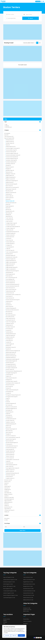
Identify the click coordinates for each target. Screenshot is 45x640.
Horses (6, 491)
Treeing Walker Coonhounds (12, 459)
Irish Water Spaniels (10, 315)
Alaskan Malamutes (10, 146)
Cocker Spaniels (10, 247)
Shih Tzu (8, 427)
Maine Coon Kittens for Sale (29, 579)
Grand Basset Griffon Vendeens (13, 294)
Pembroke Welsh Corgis (11, 381)
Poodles (8, 393)
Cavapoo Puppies (10, 228)
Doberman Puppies (10, 258)
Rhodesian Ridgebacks (11, 408)
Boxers (8, 204)
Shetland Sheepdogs (11, 423)
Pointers (8, 388)
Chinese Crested (10, 235)
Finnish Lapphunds (10, 274)
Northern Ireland (6, 619)
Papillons (8, 376)
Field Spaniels (9, 272)
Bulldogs (8, 214)
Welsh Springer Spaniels (11, 464)
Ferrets (6, 483)
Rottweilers (9, 410)
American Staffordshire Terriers (13, 155)
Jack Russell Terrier (10, 320)
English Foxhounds (10, 264)
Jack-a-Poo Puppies (11, 321)
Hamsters (7, 488)
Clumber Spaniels (10, 243)
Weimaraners (9, 463)
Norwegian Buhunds (11, 364)
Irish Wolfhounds (10, 316)
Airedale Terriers (10, 143)
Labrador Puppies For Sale (8, 593)
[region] (14, 631)
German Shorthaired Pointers (12, 284)
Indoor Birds (7, 492)
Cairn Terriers (9, 218)
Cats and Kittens (8, 136)
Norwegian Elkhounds (11, 366)
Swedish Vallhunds (10, 451)
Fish (5, 484)
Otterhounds (9, 374)
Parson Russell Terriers (11, 377)
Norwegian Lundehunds (11, 367)
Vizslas (8, 461)
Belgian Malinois (10, 175)
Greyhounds (9, 301)
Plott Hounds (9, 386)
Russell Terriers (9, 412)
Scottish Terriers (10, 420)
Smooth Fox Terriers (11, 435)
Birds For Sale (26, 611)
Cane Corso (9, 221)
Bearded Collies (10, 170)
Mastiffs (8, 349)
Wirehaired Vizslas (10, 474)
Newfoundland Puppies (11, 360)
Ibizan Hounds (9, 306)
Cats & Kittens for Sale (28, 577)
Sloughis (8, 434)
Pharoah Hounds (10, 384)
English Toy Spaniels (11, 269)
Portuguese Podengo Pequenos (13, 395)
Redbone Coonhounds (11, 406)
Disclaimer (25, 623)
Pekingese (9, 379)
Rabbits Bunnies (8, 502)
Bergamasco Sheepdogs (12, 180)
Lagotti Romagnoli (10, 335)
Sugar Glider (7, 508)
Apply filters (22, 530)
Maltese (8, 345)
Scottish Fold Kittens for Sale (29, 590)
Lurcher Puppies (10, 343)
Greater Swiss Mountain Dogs (12, 299)
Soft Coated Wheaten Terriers (13, 437)
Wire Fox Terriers (10, 471)
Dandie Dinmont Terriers (11, 257)
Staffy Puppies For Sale (8, 584)
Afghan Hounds (10, 141)
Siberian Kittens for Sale (28, 597)
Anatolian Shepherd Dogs (12, 158)
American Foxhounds (11, 151)
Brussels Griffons (10, 211)
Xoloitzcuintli (9, 476)
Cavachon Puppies (10, 224)
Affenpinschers (10, 139)
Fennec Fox (7, 481)
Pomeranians (9, 391)
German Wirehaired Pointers (12, 286)
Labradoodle (9, 332)
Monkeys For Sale (26, 608)
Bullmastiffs (9, 216)
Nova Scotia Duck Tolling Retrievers (14, 371)
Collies (8, 248)
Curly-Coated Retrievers (12, 252)
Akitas (8, 144)
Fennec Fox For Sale (27, 609)
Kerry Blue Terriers (10, 326)
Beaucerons (9, 172)
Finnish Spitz (9, 275)
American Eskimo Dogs (11, 150)
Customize (7, 635)
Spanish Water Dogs (11, 439)
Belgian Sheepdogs (10, 177)
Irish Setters (9, 311)
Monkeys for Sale (9, 497)
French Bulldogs (10, 279)
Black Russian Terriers (11, 189)
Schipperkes (9, 417)
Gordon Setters (10, 292)
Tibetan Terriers (10, 456)
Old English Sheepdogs (11, 372)
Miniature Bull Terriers (11, 352)
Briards (8, 207)
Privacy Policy (26, 619)
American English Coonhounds (13, 148)
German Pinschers (10, 281)
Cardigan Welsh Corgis (11, 223)
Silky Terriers (9, 430)
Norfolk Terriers (10, 362)
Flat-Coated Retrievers (11, 277)
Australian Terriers (10, 163)
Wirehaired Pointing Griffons (12, 473)
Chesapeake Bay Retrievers (12, 231)
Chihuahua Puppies (10, 233)
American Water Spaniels (12, 156)
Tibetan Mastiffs (10, 452)
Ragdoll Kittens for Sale (28, 581)
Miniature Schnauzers (11, 355)
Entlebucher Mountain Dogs (12, 270)
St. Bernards (9, 444)
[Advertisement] (22, 32)
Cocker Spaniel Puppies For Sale (9, 590)
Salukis (8, 413)
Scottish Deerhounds (11, 418)
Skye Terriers (9, 432)
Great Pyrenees (10, 298)
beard (6, 134)
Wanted (7, 125)
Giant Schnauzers (10, 287)
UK (6, 520)
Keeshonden (9, 325)
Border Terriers (9, 197)
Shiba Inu (8, 425)
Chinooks (8, 238)
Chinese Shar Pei (10, 236)
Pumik (8, 401)
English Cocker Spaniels (11, 262)
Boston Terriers (10, 201)
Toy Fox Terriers (10, 457)
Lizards (6, 495)
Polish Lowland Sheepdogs (12, 389)
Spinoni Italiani (9, 440)
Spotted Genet (8, 507)
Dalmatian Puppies (10, 255)
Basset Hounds (10, 167)
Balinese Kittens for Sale (28, 599)
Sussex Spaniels (10, 449)
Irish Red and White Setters (12, 309)
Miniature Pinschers (10, 354)
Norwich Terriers (10, 369)
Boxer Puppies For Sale (7, 588)
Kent (4, 623)
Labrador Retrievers (11, 333)
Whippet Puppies (10, 469)
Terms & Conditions (27, 621)
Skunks (6, 503)
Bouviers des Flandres (11, 202)
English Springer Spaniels (11, 267)
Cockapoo (9, 245)
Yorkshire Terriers (10, 478)
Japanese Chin (10, 323)
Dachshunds (9, 253)
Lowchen (8, 342)
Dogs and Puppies (9, 138)
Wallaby (6, 511)
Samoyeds (9, 415)
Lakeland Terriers (10, 337)
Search (31, 18)
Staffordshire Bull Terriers (12, 446)
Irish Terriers (9, 313)
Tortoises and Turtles (9, 510)
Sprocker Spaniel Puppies (12, 442)
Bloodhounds (9, 190)
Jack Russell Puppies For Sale (9, 597)
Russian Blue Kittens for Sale (29, 584)
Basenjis (8, 165)
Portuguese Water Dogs (11, 396)
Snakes (6, 505)
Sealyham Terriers (10, 422)
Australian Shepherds (11, 161)
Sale (6, 124)
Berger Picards (9, 182)
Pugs (8, 398)
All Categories (7, 133)
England (4, 620)
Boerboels (9, 194)
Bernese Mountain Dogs (11, 184)
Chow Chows (9, 240)
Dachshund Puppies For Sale (9, 581)
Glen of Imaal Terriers (11, 289)
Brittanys (8, 209)
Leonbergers (9, 338)
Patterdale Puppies (9, 499)
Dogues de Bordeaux (11, 260)
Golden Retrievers (10, 291)
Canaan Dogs (9, 219)
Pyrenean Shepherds (11, 403)
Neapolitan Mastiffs (11, 357)
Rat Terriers (9, 405)
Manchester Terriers (11, 347)
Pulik (7, 400)
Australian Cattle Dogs (11, 160)
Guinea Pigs (7, 486)
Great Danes (9, 296)
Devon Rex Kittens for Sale (28, 595)
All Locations (6, 518)
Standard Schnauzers (11, 447)
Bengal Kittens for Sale (28, 586)
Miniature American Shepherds (13, 350)
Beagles (8, 168)
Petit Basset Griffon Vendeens (13, 383)
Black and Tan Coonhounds (12, 187)
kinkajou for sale (8, 494)
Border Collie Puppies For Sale (9, 586)
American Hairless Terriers (12, 153)
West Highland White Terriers (12, 468)
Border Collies (9, 195)
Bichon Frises (9, 185)
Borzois (8, 199)
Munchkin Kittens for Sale (28, 588)
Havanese (9, 304)
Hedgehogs (7, 489)
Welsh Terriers (9, 466)
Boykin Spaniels (10, 206)
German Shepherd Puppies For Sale (10, 595)
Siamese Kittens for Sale (28, 593)
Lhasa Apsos (9, 340)
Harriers (8, 303)
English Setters (10, 265)
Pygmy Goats (7, 500)
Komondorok (9, 328)
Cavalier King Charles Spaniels (13, 226)
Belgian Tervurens (10, 178)
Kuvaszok (8, 330)
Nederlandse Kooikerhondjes (12, 359)
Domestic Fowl (8, 480)
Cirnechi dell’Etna (10, 241)
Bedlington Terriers (10, 173)
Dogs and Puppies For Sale (8, 577)
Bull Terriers (9, 212)
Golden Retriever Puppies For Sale (10, 579)
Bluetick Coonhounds (11, 192)
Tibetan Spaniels (10, 454)
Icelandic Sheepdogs (11, 308)
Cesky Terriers (9, 230)
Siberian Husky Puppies (11, 429)
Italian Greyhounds (10, 318)
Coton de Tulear (10, 250)
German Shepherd (10, 282)
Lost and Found (8, 127)
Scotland (5, 622)
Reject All (14, 635)
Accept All (21, 635)
